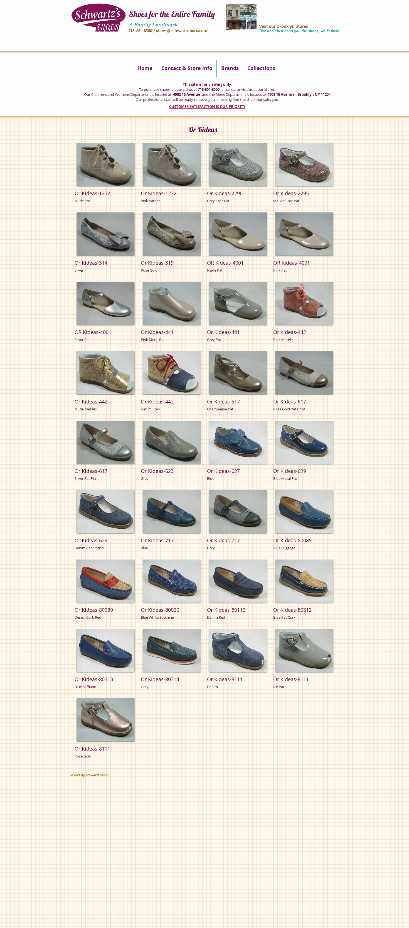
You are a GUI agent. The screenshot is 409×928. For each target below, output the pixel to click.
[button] (106, 175)
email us (228, 89)
